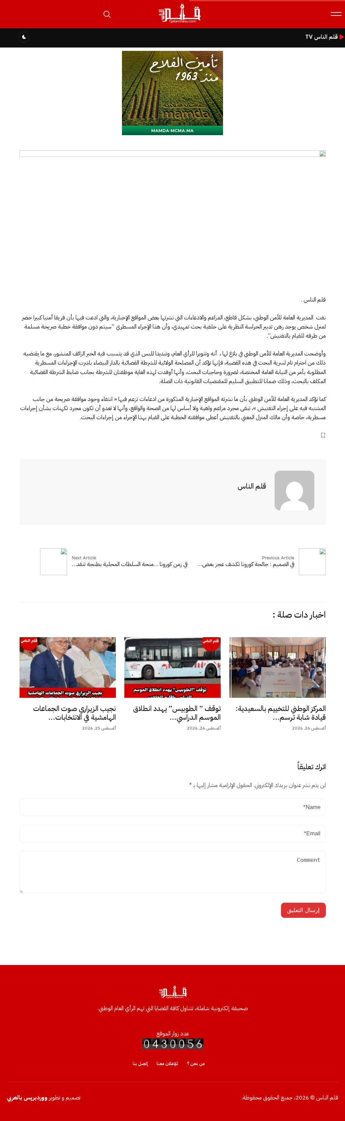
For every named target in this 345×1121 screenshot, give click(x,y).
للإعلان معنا (167, 1063)
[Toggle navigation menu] (336, 14)
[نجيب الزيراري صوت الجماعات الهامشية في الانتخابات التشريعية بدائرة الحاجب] (68, 667)
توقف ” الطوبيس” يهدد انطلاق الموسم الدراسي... (177, 713)
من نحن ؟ (196, 1063)
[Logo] (179, 23)
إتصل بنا (140, 1063)
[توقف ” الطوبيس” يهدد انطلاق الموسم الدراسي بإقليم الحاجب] (172, 667)
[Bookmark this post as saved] (323, 435)
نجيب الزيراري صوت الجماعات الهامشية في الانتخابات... (74, 713)
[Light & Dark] (24, 37)
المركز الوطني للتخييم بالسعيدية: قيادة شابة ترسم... (281, 713)
